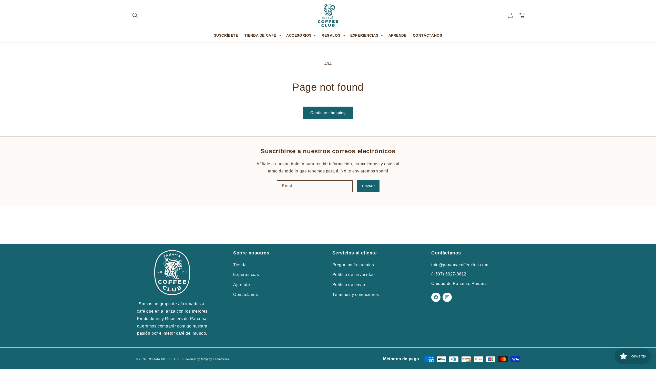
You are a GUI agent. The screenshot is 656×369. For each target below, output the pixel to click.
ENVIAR (368, 186)
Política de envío (348, 284)
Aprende (241, 284)
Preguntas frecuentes (353, 265)
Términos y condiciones (355, 294)
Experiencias (246, 274)
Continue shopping (328, 112)
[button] (135, 15)
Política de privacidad (353, 274)
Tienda (240, 265)
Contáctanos (245, 294)
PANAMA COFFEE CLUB (165, 359)
